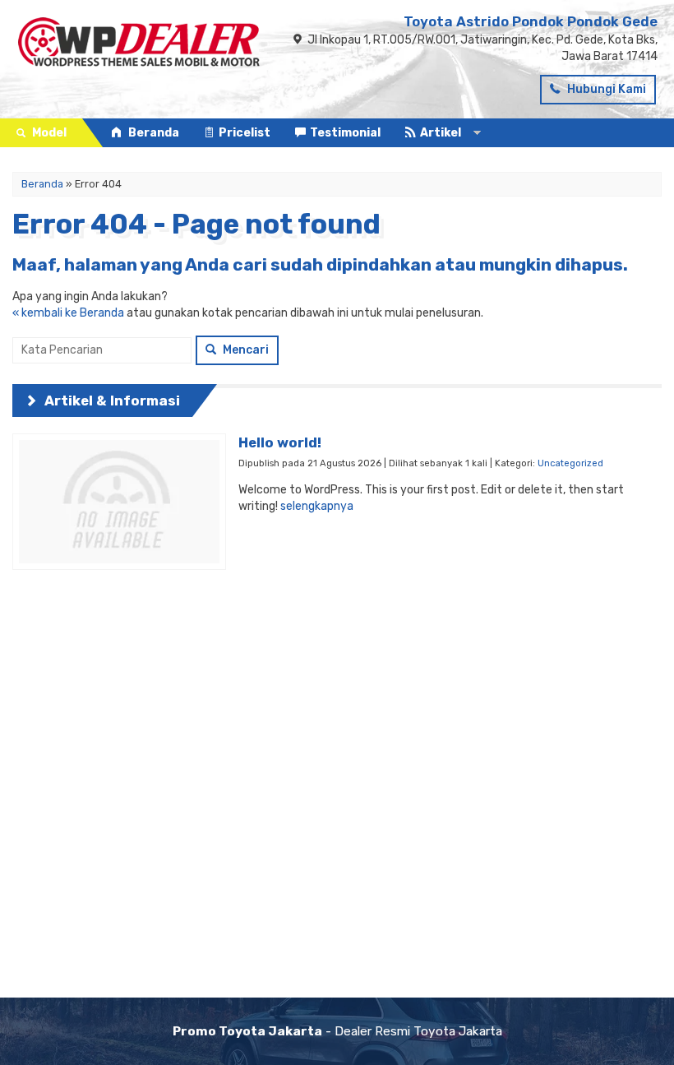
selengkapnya (316, 506)
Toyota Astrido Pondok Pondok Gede (531, 21)
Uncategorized (570, 463)
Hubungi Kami (605, 89)
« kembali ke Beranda (68, 313)
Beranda (152, 133)
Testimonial (345, 133)
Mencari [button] (244, 350)
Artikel (440, 133)
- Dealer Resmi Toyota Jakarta (337, 1031)
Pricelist (244, 133)
